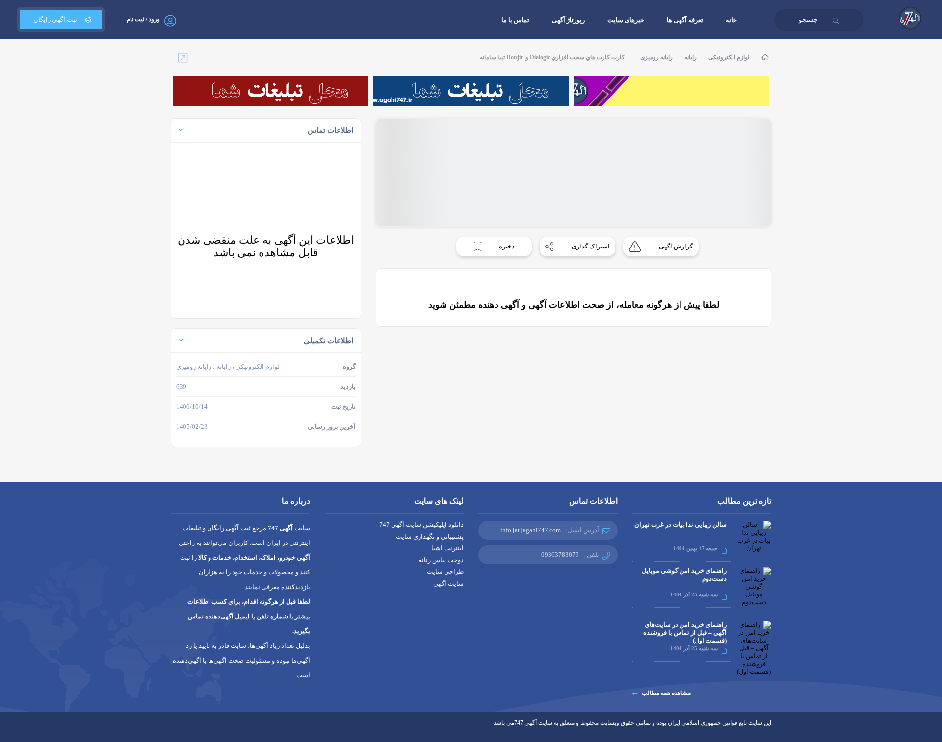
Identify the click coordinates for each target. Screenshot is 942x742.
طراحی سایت (445, 571)
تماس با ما (515, 20)
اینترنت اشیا (447, 548)
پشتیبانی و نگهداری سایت (430, 536)
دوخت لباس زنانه (441, 560)
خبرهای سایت (625, 20)
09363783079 (560, 554)
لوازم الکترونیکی (729, 57)
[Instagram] (211, 730)
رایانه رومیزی (656, 57)
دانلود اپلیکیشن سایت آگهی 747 (421, 524)
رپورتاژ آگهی (568, 20)
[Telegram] (193, 730)
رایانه (690, 57)
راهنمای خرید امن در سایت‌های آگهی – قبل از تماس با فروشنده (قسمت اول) (685, 632)
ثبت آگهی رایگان (55, 19)
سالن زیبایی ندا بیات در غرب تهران (680, 524)
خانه (731, 20)
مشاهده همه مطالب (666, 693)
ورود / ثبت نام (143, 19)
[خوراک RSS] (175, 730)
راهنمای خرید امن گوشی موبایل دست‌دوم (684, 574)
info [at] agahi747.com (530, 530)
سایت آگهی (448, 583)
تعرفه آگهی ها (685, 20)
